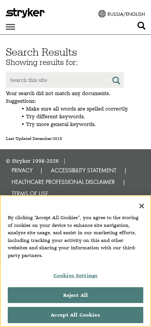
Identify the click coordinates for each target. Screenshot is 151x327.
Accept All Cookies (75, 315)
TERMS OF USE (30, 193)
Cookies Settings (75, 275)
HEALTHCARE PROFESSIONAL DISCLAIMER (63, 182)
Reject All (75, 295)
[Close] (141, 206)
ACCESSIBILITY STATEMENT (84, 170)
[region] (75, 261)
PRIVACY (22, 170)
